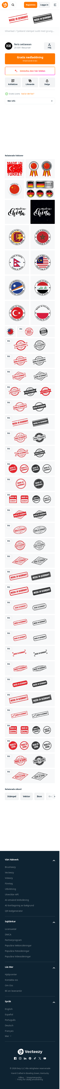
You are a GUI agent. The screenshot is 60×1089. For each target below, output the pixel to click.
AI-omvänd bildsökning (17, 1066)
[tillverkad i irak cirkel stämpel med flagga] (17, 429)
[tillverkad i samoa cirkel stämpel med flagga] (35, 472)
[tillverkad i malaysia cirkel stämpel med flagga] (17, 378)
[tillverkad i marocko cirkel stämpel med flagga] (17, 328)
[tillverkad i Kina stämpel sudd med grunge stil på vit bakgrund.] (29, 896)
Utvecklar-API (12, 1060)
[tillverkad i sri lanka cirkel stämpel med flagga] (17, 302)
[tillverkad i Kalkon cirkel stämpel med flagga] (17, 454)
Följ (49, 47)
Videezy (9, 1044)
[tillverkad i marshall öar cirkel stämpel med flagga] (17, 403)
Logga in (44, 5)
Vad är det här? (27, 93)
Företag (9, 1049)
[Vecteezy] (5, 5)
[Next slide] (48, 962)
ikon (39, 962)
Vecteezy (9, 1039)
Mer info (11, 100)
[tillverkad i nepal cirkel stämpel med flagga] (17, 353)
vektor (26, 962)
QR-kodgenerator (14, 1077)
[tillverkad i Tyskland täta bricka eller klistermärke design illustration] (19, 229)
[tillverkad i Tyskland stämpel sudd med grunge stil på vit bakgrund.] (24, 498)
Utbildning (10, 1055)
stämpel (11, 962)
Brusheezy (10, 1033)
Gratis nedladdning (30, 58)
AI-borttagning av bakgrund (19, 1071)
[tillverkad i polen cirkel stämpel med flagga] (17, 479)
